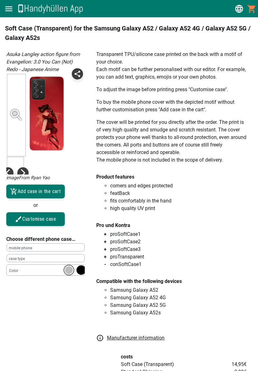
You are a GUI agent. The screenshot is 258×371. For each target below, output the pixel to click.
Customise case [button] (39, 219)
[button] (9, 9)
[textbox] (45, 247)
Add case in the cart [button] (39, 191)
